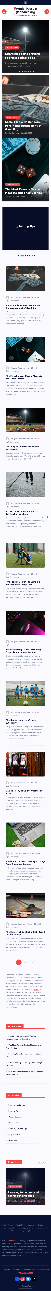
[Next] (43, 1162)
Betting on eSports (16, 1105)
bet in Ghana (14, 1241)
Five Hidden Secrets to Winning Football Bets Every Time (23, 583)
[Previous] (39, 1162)
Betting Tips (13, 1111)
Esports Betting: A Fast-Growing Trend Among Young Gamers (23, 650)
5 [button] (30, 71)
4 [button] (26, 71)
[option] (25, 46)
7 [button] (34, 255)
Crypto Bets (13, 1123)
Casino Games (13, 117)
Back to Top (26, 1286)
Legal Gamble (14, 1135)
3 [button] (24, 71)
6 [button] (33, 71)
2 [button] (22, 71)
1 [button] (19, 71)
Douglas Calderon (16, 63)
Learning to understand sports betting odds (23, 1194)
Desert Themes (26, 1272)
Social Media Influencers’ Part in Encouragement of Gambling (23, 125)
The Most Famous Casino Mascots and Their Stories (23, 191)
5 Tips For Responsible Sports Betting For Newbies (22, 54)
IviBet (36, 989)
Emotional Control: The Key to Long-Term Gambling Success (25, 862)
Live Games (13, 1141)
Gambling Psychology (16, 44)
